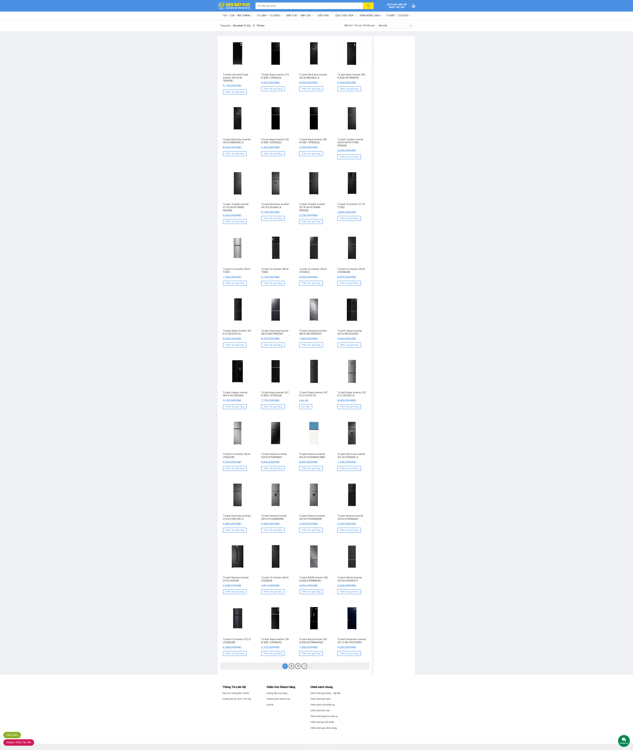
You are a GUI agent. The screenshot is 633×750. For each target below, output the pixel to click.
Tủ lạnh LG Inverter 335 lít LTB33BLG (313, 271)
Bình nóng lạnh (370, 15)
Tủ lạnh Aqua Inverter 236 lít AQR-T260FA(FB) (275, 641)
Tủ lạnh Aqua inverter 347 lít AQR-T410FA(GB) (275, 394)
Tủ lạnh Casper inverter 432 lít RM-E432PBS (349, 332)
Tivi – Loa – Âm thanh (236, 15)
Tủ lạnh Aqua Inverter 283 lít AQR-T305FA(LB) (313, 141)
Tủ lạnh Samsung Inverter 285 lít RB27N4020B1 (275, 332)
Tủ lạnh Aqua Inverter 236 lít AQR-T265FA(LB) (275, 141)
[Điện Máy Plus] (234, 5)
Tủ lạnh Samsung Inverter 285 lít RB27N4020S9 (313, 332)
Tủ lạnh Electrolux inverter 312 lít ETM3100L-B (237, 517)
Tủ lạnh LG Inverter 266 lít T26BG (274, 271)
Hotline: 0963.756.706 (18, 742)
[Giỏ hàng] (413, 5)
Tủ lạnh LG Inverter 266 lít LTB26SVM (236, 456)
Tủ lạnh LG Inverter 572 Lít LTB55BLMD (237, 641)
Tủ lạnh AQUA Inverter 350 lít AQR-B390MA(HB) (313, 579)
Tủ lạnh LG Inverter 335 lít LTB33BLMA (351, 271)
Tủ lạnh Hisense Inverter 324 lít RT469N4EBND (312, 517)
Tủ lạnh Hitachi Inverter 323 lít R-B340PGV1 (349, 579)
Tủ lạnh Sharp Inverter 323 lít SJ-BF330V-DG (237, 332)
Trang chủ (225, 25)
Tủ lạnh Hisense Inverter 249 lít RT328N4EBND (274, 517)
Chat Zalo (12, 734)
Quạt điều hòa (344, 15)
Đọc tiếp (305, 406)
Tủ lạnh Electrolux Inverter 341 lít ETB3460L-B (275, 206)
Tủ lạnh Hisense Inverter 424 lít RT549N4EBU (274, 456)
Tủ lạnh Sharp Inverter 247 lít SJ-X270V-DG (313, 394)
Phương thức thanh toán (278, 699)
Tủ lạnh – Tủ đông (268, 15)
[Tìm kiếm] (368, 5)
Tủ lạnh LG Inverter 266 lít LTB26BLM (274, 579)
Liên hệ (270, 704)
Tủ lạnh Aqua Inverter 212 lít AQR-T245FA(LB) (275, 76)
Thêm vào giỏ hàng (234, 92)
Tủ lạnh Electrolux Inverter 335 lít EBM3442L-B (237, 141)
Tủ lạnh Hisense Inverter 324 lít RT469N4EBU (350, 517)
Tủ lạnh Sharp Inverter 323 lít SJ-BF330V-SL (351, 394)
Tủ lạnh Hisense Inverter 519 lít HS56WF (236, 579)
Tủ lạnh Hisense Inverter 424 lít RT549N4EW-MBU (312, 456)
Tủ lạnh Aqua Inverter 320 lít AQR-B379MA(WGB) (313, 641)
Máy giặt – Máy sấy (298, 15)
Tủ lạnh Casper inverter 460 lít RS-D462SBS (235, 394)
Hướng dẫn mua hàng (277, 693)
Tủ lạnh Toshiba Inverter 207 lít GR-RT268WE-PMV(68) (312, 207)
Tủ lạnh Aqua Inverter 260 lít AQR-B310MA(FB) (351, 76)
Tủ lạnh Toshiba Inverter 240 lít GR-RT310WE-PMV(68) (350, 142)
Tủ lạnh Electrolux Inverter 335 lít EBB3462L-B (313, 76)
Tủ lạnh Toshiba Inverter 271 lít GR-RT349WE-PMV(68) (236, 207)
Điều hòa (323, 15)
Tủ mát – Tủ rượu (397, 15)
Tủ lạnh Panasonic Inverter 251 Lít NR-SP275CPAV (351, 641)
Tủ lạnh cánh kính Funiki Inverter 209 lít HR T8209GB (235, 77)
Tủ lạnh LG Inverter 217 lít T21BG (351, 206)
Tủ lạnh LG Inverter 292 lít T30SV (236, 271)
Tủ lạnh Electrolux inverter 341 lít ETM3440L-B (351, 456)
